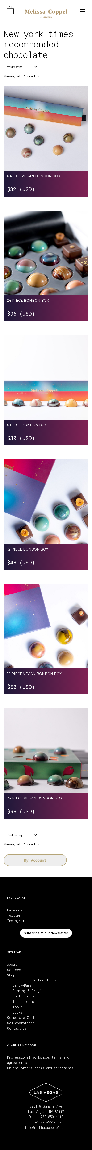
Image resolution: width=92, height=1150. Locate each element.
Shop (11, 975)
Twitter (14, 915)
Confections (23, 996)
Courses (14, 970)
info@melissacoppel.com (46, 1127)
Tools (18, 1007)
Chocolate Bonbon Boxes (34, 980)
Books (17, 1012)
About (12, 964)
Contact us (16, 1028)
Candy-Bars (22, 985)
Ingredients (23, 1001)
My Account (35, 860)
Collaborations (20, 1023)
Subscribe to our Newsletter (46, 933)
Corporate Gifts (22, 1017)
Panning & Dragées (29, 990)
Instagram (16, 920)
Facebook (15, 910)
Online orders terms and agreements (40, 1068)
